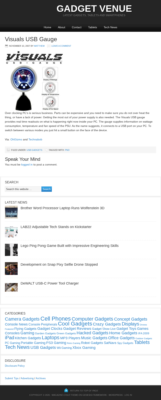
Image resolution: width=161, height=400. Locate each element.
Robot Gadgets (92, 343)
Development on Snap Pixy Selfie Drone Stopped (59, 264)
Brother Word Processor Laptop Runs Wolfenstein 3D (62, 208)
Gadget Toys (126, 329)
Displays (130, 323)
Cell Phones (55, 318)
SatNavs (110, 343)
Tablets (92, 27)
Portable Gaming (33, 343)
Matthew (39, 46)
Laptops (50, 337)
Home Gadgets (123, 333)
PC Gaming (12, 343)
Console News (16, 324)
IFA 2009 (143, 333)
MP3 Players (70, 338)
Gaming (27, 333)
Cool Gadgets (75, 324)
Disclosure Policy (15, 365)
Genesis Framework (94, 395)
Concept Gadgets (130, 319)
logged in (27, 164)
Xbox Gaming (84, 347)
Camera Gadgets (22, 319)
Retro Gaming (73, 343)
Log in (128, 395)
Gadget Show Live (104, 328)
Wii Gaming (64, 347)
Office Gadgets (121, 338)
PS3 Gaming (56, 343)
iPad (9, 337)
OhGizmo (16, 139)
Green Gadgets (66, 333)
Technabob (35, 139)
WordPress (116, 395)
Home (47, 27)
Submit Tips (12, 378)
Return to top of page (84, 390)
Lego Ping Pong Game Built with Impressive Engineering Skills (70, 246)
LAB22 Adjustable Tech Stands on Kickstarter (56, 227)
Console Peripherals (42, 324)
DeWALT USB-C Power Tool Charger (50, 283)
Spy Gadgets (125, 343)
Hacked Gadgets (92, 332)
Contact (76, 27)
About (61, 27)
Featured (9, 329)
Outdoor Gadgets (143, 338)
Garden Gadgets (45, 333)
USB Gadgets (34, 150)
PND (67, 150)
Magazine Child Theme (65, 395)
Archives (41, 378)
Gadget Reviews (77, 328)
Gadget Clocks (49, 328)
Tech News (110, 27)
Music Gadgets (94, 338)
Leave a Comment (61, 46)
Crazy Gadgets (107, 324)
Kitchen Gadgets (28, 338)
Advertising (27, 378)
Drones (143, 325)
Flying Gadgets (25, 329)
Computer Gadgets (92, 319)
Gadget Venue (94, 8)
